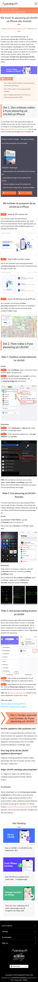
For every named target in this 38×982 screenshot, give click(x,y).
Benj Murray (12, 29)
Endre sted (14, 9)
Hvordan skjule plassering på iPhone (13, 704)
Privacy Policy (18, 980)
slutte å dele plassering (17, 693)
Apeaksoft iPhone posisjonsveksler (16, 129)
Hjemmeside (5, 9)
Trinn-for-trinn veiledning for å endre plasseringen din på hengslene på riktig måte (17, 908)
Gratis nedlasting (10, 193)
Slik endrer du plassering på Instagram (14, 707)
